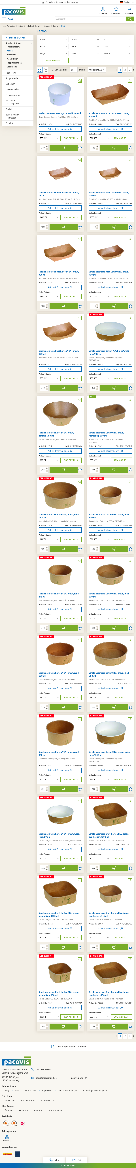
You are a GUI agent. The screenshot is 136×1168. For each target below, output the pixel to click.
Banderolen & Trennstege (12, 116)
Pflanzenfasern (13, 47)
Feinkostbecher (13, 95)
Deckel (9, 109)
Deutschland (129, 2)
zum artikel (70, 138)
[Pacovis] (12, 11)
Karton (10, 51)
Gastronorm (12, 67)
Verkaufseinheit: (45, 134)
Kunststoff (11, 55)
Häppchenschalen (14, 63)
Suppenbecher (12, 78)
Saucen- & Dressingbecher (13, 102)
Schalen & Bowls (33, 26)
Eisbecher (10, 84)
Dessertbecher (12, 89)
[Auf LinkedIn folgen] (85, 1077)
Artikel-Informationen (58, 129)
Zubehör (10, 123)
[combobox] (90, 19)
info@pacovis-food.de (46, 1078)
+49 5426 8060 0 (43, 1069)
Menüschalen (12, 59)
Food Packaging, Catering (12, 26)
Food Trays (11, 72)
